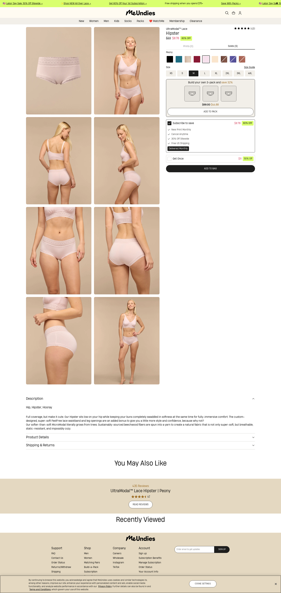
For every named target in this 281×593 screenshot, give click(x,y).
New (81, 21)
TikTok (116, 567)
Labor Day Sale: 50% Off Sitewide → (18, 3)
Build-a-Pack (91, 567)
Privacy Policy (105, 586)
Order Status (58, 562)
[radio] (210, 136)
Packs (140, 21)
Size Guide (249, 67)
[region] (140, 584)
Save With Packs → (225, 3)
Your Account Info (148, 572)
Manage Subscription (150, 562)
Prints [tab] (188, 46)
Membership (177, 21)
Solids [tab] (233, 46)
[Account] (240, 13)
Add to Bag (210, 168)
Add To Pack (210, 111)
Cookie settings (203, 584)
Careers (117, 553)
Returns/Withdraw (61, 567)
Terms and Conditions (40, 589)
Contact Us (57, 558)
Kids (116, 21)
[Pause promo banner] (277, 3)
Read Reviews (140, 504)
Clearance (196, 21)
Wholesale (118, 558)
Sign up (143, 553)
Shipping (55, 572)
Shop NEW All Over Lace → (71, 3)
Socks (128, 21)
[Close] (275, 583)
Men (106, 21)
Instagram (118, 562)
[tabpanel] (210, 56)
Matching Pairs (92, 562)
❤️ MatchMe (156, 21)
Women (94, 21)
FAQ (53, 553)
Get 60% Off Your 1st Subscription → (122, 3)
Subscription (90, 572)
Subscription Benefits (150, 558)
